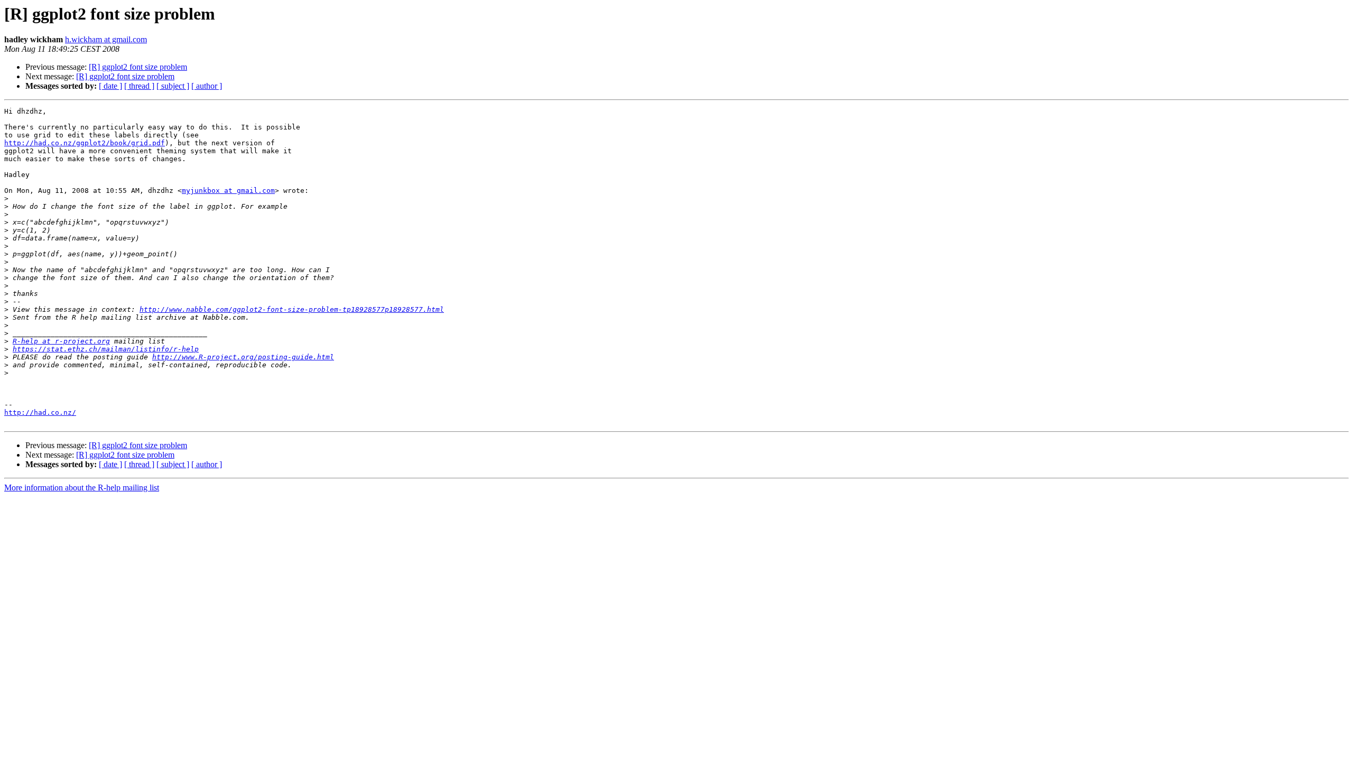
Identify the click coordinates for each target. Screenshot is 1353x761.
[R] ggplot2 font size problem (138, 66)
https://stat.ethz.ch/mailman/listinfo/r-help (106, 349)
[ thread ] (139, 85)
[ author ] (206, 85)
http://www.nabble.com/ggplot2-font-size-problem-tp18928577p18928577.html (292, 309)
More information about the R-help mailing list (81, 487)
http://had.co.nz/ (40, 412)
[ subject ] (172, 85)
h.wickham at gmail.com (106, 39)
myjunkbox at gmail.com (228, 190)
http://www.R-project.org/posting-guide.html (243, 357)
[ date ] (110, 85)
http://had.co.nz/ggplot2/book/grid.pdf (84, 143)
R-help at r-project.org (61, 341)
